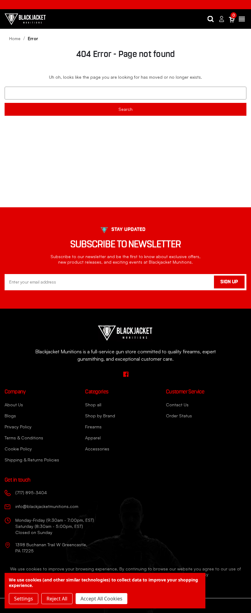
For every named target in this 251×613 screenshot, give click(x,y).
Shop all (93, 404)
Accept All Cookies (101, 598)
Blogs (10, 415)
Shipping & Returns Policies (32, 459)
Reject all (57, 598)
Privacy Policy (18, 426)
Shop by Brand (100, 415)
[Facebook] (125, 374)
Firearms (93, 426)
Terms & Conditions (24, 437)
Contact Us (177, 404)
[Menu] (241, 19)
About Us (14, 404)
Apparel (93, 437)
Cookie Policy (18, 448)
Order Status (179, 415)
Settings (23, 598)
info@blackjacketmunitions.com (46, 506)
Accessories (97, 448)
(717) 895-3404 (31, 492)
